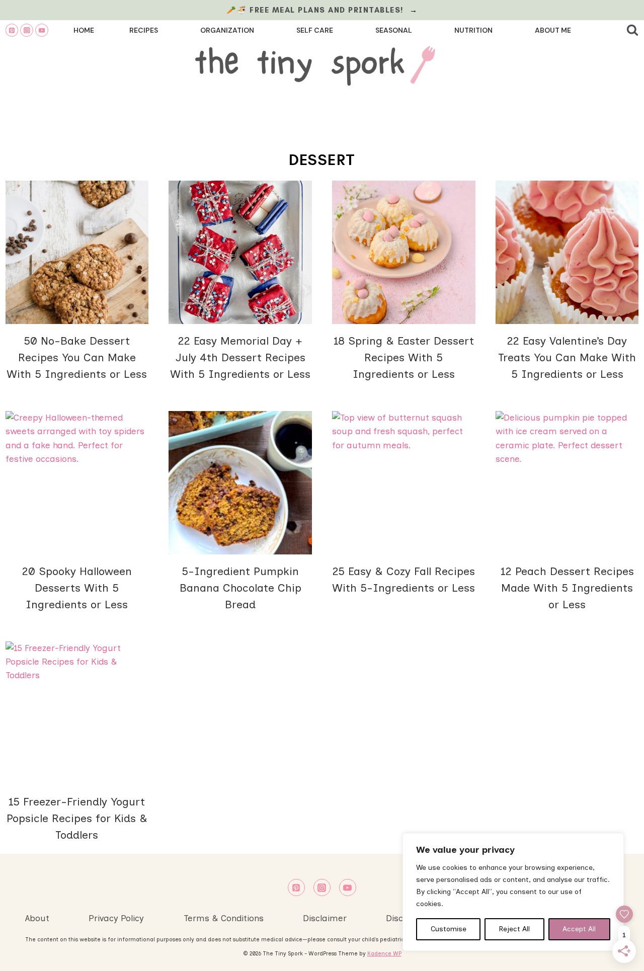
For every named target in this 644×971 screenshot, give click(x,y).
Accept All (579, 929)
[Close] (613, 842)
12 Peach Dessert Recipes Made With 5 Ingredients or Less (567, 587)
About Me (553, 30)
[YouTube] (41, 30)
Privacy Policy (116, 918)
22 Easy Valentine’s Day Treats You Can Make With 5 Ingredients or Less (567, 357)
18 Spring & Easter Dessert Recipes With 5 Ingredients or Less (404, 357)
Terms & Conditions (224, 918)
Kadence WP (384, 953)
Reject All (514, 929)
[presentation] (77, 252)
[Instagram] (26, 30)
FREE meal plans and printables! (328, 10)
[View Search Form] (632, 30)
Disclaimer (325, 918)
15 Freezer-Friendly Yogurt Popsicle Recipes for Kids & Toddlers (77, 818)
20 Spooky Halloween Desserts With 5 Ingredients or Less (77, 587)
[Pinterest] (12, 30)
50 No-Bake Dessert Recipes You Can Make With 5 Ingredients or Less (77, 357)
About (37, 918)
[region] (513, 892)
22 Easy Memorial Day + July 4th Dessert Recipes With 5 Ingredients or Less (240, 357)
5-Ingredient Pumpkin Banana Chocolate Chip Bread (240, 587)
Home (83, 30)
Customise (448, 929)
